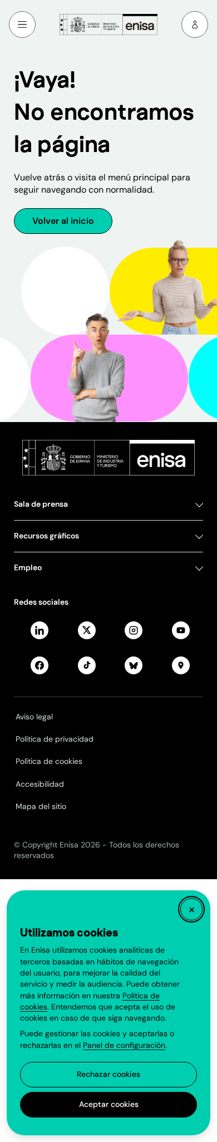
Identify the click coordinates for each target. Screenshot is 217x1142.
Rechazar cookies (108, 1074)
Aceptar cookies (109, 1104)
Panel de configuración (124, 1045)
